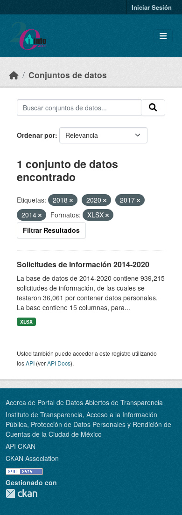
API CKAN (20, 446)
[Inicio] (14, 75)
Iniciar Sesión (152, 7)
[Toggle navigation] (163, 36)
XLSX (26, 321)
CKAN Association (32, 458)
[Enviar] (153, 107)
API (30, 363)
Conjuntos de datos (67, 75)
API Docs (58, 363)
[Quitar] (71, 200)
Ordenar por (36, 135)
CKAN (21, 493)
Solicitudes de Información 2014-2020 (83, 264)
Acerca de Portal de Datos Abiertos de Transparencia (84, 402)
